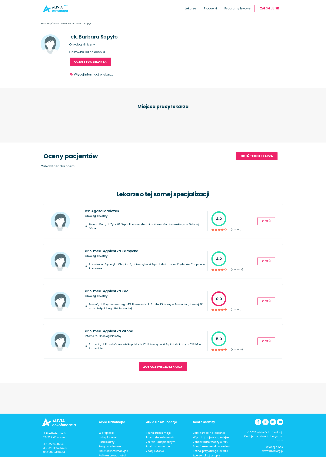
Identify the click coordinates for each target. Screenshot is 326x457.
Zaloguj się (269, 8)
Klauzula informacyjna (113, 451)
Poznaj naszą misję (158, 433)
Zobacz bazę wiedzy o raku (210, 442)
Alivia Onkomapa (112, 422)
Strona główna (50, 23)
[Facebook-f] (258, 422)
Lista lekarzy (107, 442)
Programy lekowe (237, 8)
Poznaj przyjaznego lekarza (210, 451)
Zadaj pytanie (155, 451)
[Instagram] (265, 422)
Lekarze (190, 8)
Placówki (210, 8)
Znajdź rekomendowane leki (211, 446)
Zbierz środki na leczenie (209, 433)
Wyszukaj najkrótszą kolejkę (211, 437)
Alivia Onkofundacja (161, 422)
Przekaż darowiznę (158, 446)
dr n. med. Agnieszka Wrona (109, 331)
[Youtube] (280, 422)
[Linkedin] (273, 422)
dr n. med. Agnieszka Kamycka (111, 251)
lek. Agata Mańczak (102, 211)
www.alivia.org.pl (272, 451)
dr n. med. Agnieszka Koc (106, 291)
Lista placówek (108, 437)
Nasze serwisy (204, 422)
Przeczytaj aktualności (160, 437)
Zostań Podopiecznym (160, 442)
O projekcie (106, 433)
